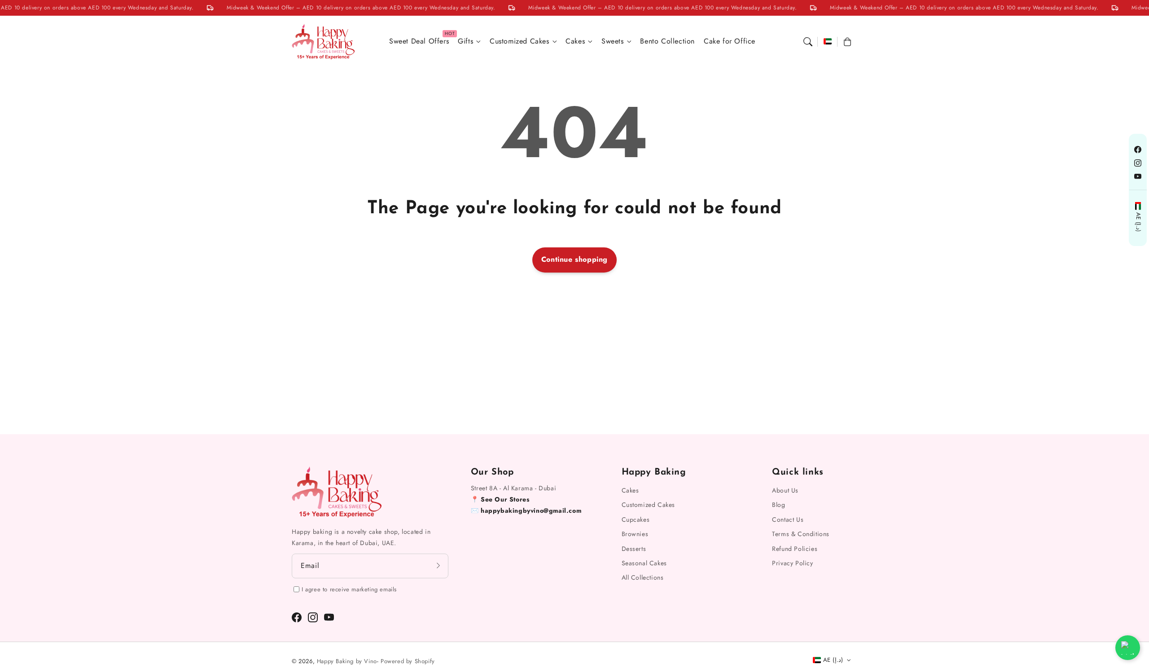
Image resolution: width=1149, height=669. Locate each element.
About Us (785, 490)
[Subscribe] (438, 566)
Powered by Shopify (408, 661)
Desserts (634, 548)
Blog (778, 504)
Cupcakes (636, 519)
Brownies (635, 533)
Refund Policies (794, 548)
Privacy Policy (792, 563)
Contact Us (787, 519)
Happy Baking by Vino (347, 661)
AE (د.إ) (1138, 222)
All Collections (643, 577)
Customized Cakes (519, 41)
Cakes (575, 41)
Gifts (465, 41)
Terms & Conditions (800, 533)
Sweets (612, 41)
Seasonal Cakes (644, 563)
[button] (808, 42)
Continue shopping (574, 259)
